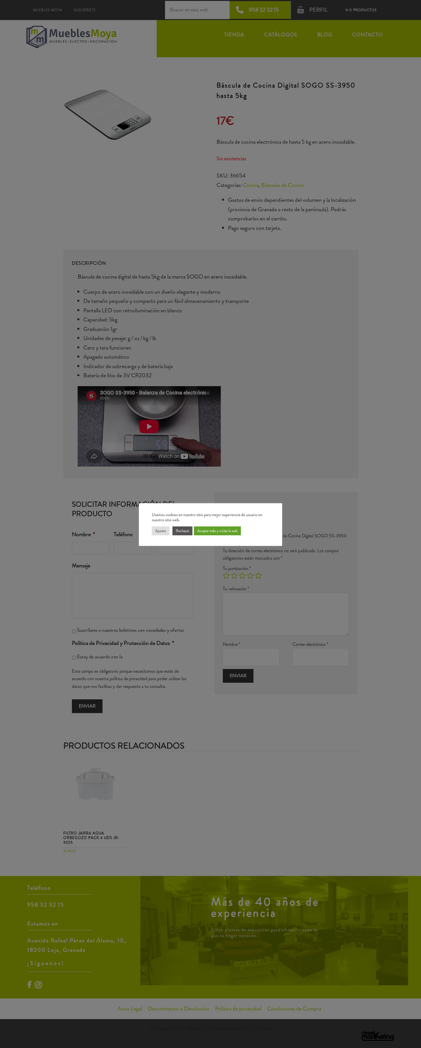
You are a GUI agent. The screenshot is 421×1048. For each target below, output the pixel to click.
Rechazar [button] (182, 531)
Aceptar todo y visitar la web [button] (217, 531)
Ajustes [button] (160, 531)
